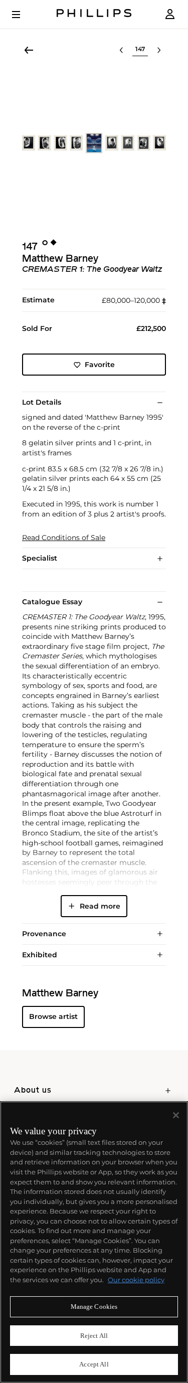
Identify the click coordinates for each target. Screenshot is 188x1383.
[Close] (176, 1115)
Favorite (100, 364)
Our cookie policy (136, 1280)
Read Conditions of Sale (63, 538)
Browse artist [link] (53, 1016)
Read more (100, 906)
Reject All (94, 1335)
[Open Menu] (23, 15)
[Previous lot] (121, 50)
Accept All (93, 1364)
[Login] (170, 14)
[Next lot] (159, 50)
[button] (94, 143)
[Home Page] (94, 14)
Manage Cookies (94, 1306)
